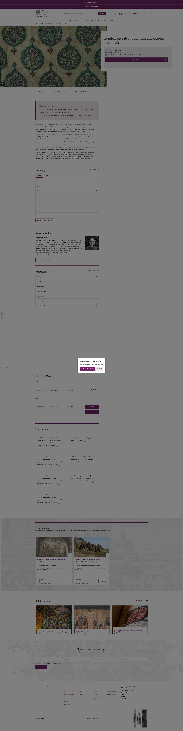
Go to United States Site (87, 368)
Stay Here (99, 368)
